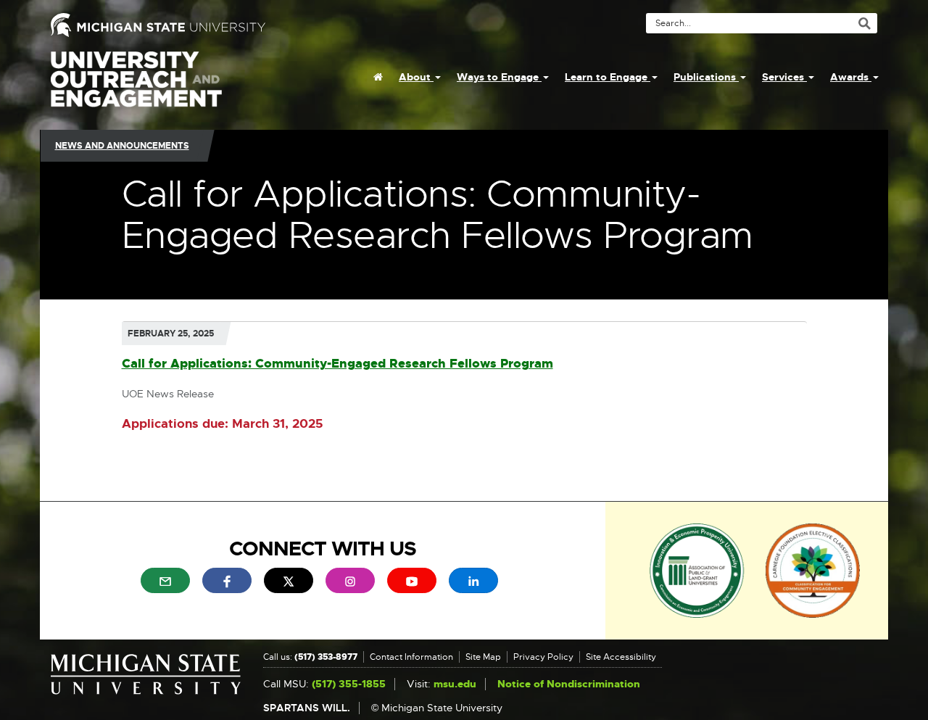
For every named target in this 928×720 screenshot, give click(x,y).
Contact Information (411, 657)
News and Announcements (122, 146)
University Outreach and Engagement (136, 87)
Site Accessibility (621, 657)
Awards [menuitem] (850, 76)
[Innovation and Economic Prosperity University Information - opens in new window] (697, 570)
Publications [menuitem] (706, 76)
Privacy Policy (543, 657)
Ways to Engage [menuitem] (499, 76)
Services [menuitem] (784, 76)
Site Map (483, 657)
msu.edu (455, 684)
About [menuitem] (416, 76)
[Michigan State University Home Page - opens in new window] (252, 25)
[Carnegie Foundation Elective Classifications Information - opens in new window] (813, 570)
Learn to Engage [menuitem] (607, 76)
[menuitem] (378, 76)
